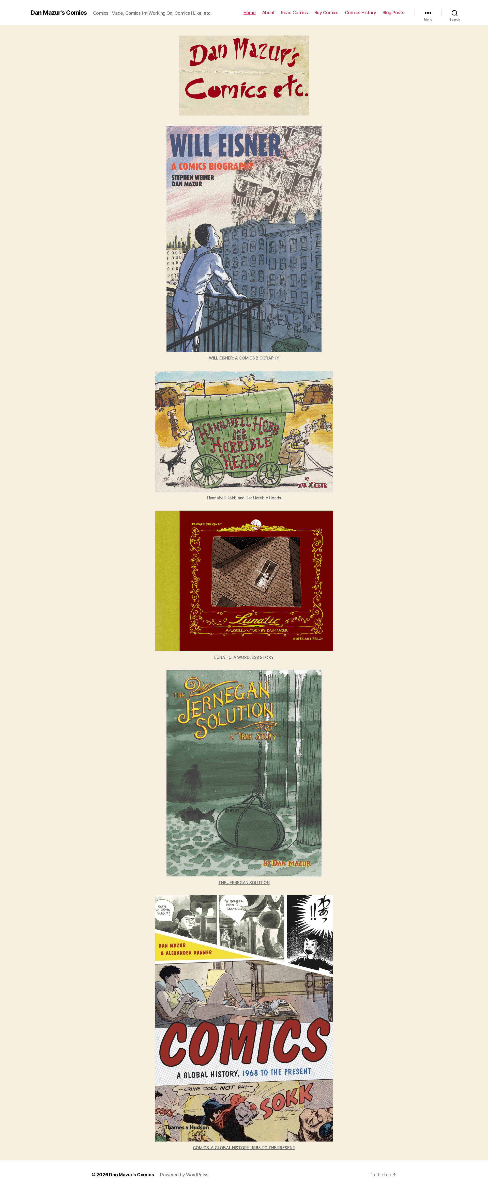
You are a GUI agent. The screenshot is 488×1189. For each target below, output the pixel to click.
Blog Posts (393, 12)
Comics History (360, 12)
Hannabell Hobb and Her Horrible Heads (244, 497)
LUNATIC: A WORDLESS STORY (243, 657)
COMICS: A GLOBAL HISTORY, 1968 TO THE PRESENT (244, 1147)
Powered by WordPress (184, 1174)
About (268, 12)
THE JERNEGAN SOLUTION (243, 882)
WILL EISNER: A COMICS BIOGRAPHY (244, 358)
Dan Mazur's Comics (58, 13)
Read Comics (294, 12)
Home (249, 12)
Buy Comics (326, 12)
